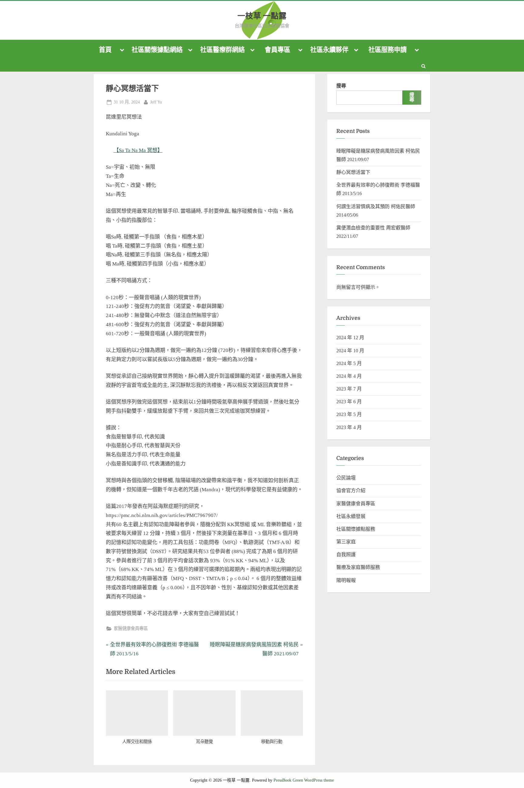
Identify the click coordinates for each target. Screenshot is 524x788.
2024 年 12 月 (350, 337)
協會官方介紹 (350, 490)
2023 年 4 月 (349, 427)
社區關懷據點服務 (355, 529)
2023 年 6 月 (349, 401)
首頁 (105, 49)
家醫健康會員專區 (131, 628)
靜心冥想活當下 (353, 172)
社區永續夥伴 (329, 49)
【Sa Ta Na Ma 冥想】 (138, 150)
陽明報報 (346, 580)
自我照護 (346, 554)
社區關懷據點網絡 (157, 49)
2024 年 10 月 (350, 350)
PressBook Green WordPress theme (304, 780)
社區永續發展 (350, 516)
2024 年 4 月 (349, 376)
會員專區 (277, 49)
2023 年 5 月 (349, 414)
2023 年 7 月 (349, 388)
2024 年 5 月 (349, 363)
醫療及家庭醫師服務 (358, 567)
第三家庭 (346, 541)
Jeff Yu (156, 101)
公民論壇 (346, 477)
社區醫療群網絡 (222, 49)
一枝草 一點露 (262, 16)
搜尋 (341, 85)
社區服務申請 (387, 49)
